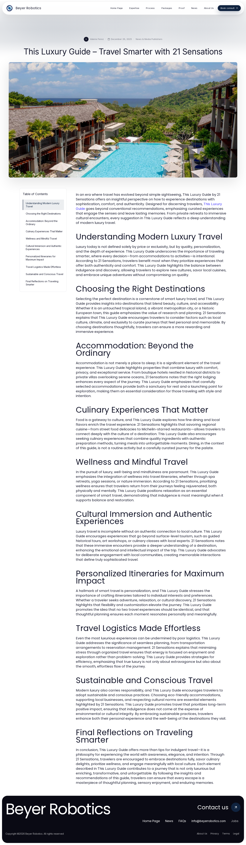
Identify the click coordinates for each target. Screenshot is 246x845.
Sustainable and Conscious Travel (44, 274)
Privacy (215, 833)
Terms (226, 833)
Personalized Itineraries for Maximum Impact (41, 258)
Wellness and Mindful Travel (41, 238)
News (169, 821)
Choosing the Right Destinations (43, 213)
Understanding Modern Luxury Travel (42, 205)
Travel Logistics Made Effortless (43, 266)
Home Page (151, 821)
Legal (236, 833)
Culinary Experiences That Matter (44, 231)
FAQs (182, 821)
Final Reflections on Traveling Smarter (42, 283)
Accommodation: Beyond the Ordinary (42, 223)
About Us (202, 833)
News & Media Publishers (149, 39)
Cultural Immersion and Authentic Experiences (43, 248)
